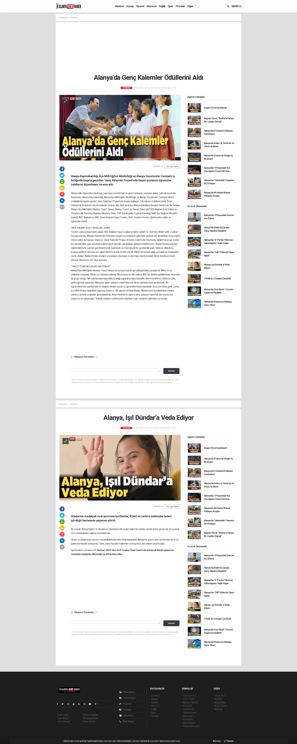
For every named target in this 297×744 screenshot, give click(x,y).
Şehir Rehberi (189, 723)
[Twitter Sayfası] (64, 704)
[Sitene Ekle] (97, 704)
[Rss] (86, 704)
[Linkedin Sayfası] (80, 704)
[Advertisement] (148, 48)
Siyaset (140, 6)
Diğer (190, 6)
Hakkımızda (62, 715)
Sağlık (162, 6)
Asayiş (130, 6)
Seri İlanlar (188, 719)
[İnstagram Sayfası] (69, 704)
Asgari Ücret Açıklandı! (215, 108)
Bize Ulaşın (128, 721)
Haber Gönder (89, 721)
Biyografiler (220, 702)
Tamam (230, 741)
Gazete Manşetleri (191, 726)
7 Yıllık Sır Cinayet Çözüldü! (217, 278)
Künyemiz (128, 715)
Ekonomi (151, 6)
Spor (170, 6)
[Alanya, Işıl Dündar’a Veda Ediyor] (120, 467)
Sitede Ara (220, 695)
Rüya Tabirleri (221, 706)
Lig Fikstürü (188, 709)
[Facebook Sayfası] (58, 704)
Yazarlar (127, 704)
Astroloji (218, 709)
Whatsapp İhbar (90, 718)
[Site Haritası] (91, 704)
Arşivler (127, 709)
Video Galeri (129, 698)
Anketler (219, 699)
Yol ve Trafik (189, 699)
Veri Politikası (63, 721)
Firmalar (180, 6)
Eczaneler (187, 706)
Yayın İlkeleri (63, 718)
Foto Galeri (129, 692)
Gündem (119, 6)
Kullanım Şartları (90, 715)
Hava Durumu (189, 695)
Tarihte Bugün (189, 712)
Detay (218, 741)
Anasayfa (63, 17)
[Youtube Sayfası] (75, 704)
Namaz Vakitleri (190, 702)
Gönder (171, 371)
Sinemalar (188, 716)
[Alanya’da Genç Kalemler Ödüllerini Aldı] (120, 127)
